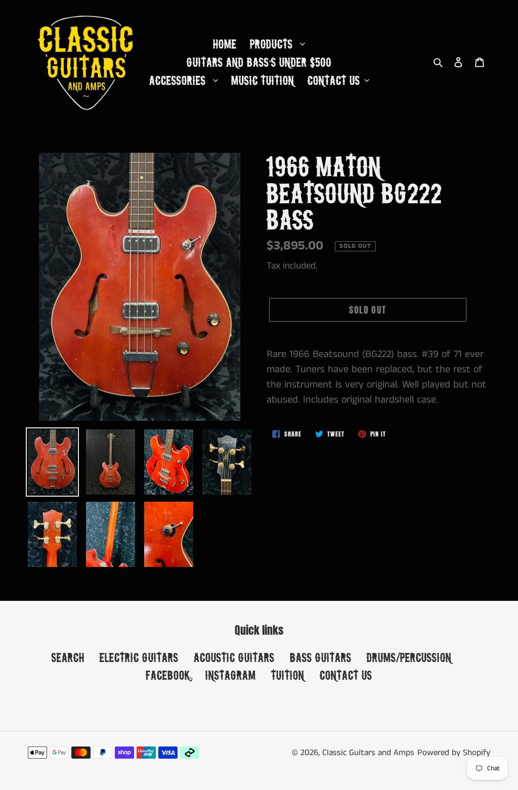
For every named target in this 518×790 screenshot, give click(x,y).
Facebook (168, 675)
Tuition (288, 675)
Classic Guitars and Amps (368, 753)
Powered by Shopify (453, 753)
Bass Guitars (321, 657)
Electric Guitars (139, 657)
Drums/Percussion (409, 657)
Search (68, 657)
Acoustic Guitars (234, 657)
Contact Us (346, 675)
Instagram (230, 675)
